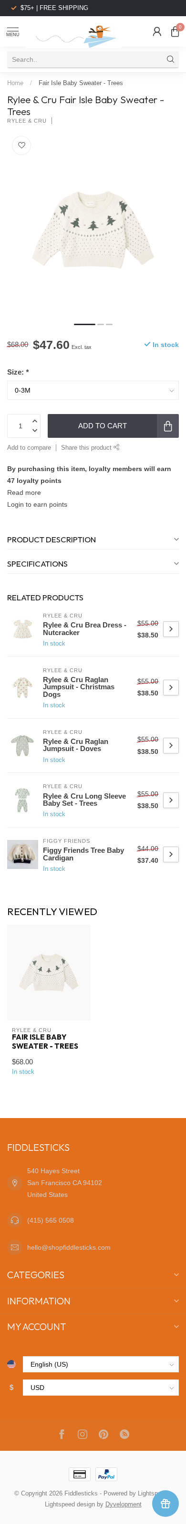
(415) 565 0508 (50, 1220)
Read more (24, 492)
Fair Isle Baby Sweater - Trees (81, 83)
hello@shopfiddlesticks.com (69, 1247)
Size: (18, 372)
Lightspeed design (70, 1504)
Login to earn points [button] (37, 504)
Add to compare (29, 447)
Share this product (87, 447)
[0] (175, 31)
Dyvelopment (123, 1504)
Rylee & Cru (27, 121)
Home (15, 83)
